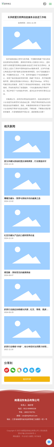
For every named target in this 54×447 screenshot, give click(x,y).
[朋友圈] (19, 370)
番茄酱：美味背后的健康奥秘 (17, 272)
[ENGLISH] (44, 4)
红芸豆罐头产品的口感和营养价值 (19, 235)
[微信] (12, 370)
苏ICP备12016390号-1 (27, 433)
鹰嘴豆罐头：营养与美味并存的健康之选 (22, 198)
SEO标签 (37, 436)
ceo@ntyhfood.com (29, 416)
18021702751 (29, 412)
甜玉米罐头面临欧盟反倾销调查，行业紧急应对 (25, 161)
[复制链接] (38, 370)
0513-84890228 (29, 409)
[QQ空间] (31, 370)
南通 (31, 436)
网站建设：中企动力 (21, 436)
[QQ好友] (25, 370)
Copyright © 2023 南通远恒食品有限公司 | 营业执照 (27, 431)
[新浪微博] (6, 370)
